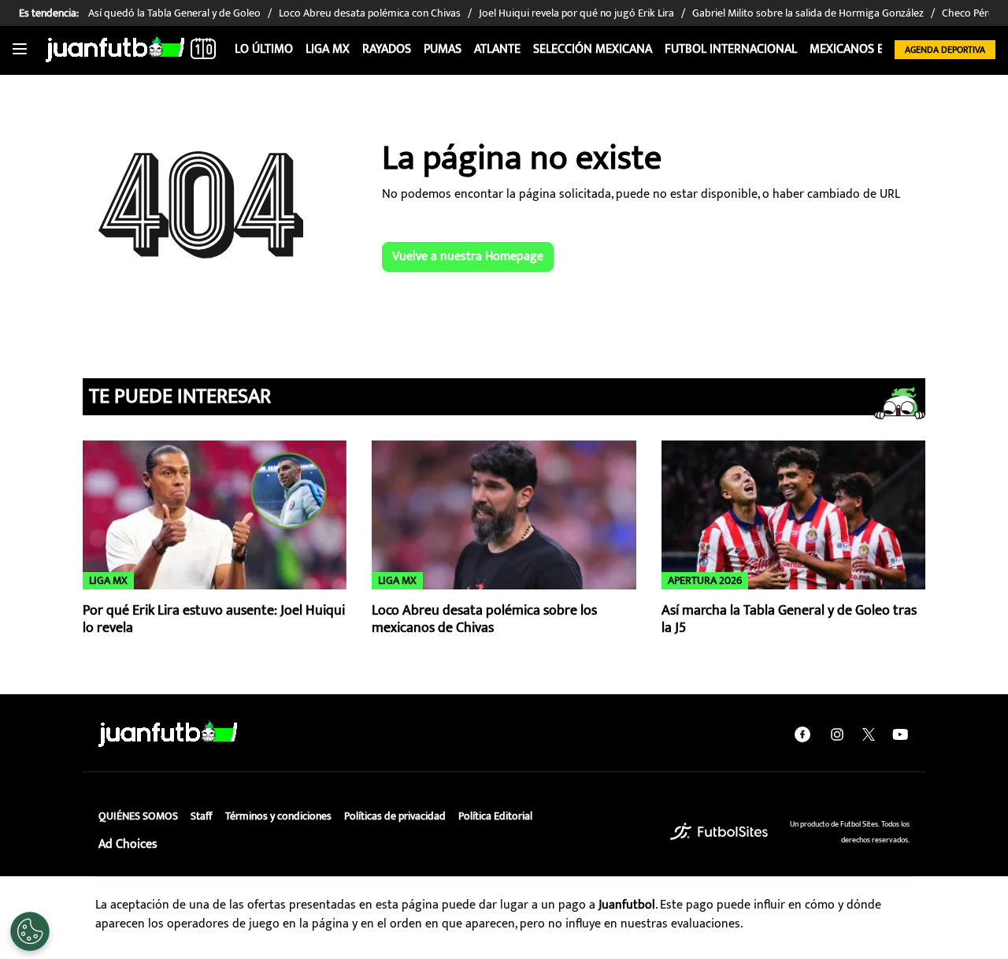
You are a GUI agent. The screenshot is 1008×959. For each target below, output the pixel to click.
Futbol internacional (731, 49)
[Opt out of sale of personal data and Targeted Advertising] (30, 931)
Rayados (386, 49)
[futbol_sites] (719, 831)
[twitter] (868, 734)
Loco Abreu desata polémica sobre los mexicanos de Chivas (484, 620)
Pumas (442, 49)
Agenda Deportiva (945, 50)
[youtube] (900, 734)
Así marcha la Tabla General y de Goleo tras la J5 (789, 620)
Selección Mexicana (592, 49)
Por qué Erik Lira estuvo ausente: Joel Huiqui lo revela (214, 620)
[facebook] (802, 734)
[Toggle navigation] (20, 49)
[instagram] (837, 734)
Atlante (497, 49)
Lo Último (264, 49)
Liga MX (328, 49)
